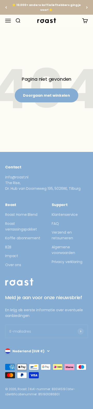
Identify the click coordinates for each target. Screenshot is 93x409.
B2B (8, 247)
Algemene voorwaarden (63, 249)
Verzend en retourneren (62, 235)
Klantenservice (65, 214)
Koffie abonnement (22, 238)
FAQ (55, 223)
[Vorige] (6, 7)
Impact (11, 255)
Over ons (13, 264)
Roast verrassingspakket (21, 226)
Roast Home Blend (21, 214)
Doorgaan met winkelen (46, 95)
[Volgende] (87, 7)
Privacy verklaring (67, 261)
